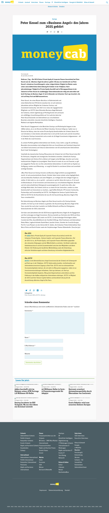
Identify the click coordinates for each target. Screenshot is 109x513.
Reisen (61, 470)
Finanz (41, 2)
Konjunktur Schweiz (26, 441)
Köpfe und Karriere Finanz (47, 448)
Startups (47, 2)
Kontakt (67, 490)
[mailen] (61, 32)
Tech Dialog (62, 455)
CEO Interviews (79, 436)
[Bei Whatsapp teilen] (54, 32)
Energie (77, 445)
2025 (12, 506)
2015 (48, 506)
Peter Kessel (28, 295)
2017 (41, 506)
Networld (61, 458)
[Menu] (2, 2)
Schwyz (22, 450)
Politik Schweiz (25, 438)
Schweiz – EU (79, 460)
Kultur (61, 465)
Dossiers (61, 6)
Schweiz (20, 2)
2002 (96, 506)
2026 (8, 506)
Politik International (26, 460)
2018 (37, 506)
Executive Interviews (81, 438)
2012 (59, 506)
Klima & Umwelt (89, 2)
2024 (15, 506)
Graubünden (24, 448)
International (24, 455)
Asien (41, 460)
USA (40, 465)
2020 (30, 506)
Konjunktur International (28, 462)
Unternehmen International (29, 457)
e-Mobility (78, 448)
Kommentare (79, 465)
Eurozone (42, 462)
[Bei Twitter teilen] (47, 32)
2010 (66, 506)
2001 (100, 506)
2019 (34, 506)
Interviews (34, 2)
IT (52, 2)
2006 (81, 506)
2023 (19, 506)
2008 (74, 506)
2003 (93, 506)
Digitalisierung (63, 441)
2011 (62, 506)
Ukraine (77, 457)
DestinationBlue (64, 472)
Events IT (62, 453)
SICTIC (27, 261)
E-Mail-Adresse (30, 346)
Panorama (23, 465)
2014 (52, 506)
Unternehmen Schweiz (27, 436)
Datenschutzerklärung (56, 490)
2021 (26, 506)
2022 (23, 506)
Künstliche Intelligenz (61, 2)
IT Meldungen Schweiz (66, 443)
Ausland (27, 2)
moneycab (25, 74)
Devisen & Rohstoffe (45, 470)
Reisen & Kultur (53, 6)
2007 (77, 506)
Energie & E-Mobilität (76, 2)
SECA (33, 295)
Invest (41, 453)
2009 (70, 506)
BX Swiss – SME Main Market (48, 441)
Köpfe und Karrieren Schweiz (29, 446)
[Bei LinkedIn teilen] (58, 32)
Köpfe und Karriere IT (65, 450)
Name (27, 337)
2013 (55, 506)
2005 (85, 506)
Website (27, 354)
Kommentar (29, 311)
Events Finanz (43, 450)
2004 (89, 506)
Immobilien (78, 462)
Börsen (41, 467)
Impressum (43, 490)
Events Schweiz (25, 443)
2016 (44, 506)
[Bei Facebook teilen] (51, 32)
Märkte (41, 457)
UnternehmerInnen (81, 467)
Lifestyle (61, 467)
